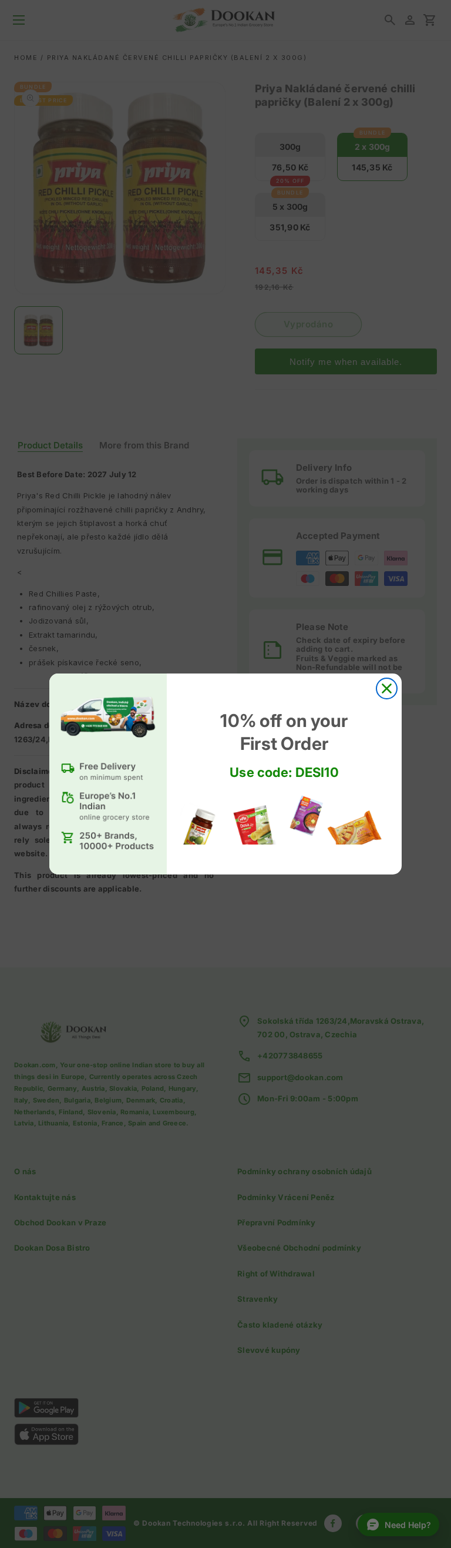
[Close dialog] (386, 688)
